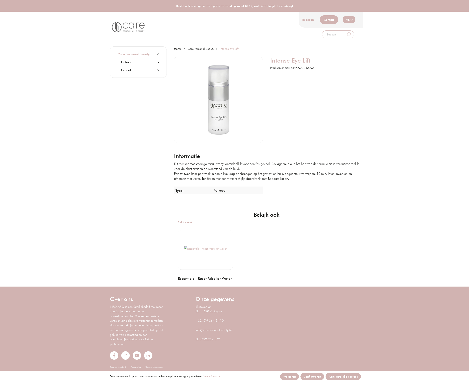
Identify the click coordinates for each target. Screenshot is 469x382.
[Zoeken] (349, 34)
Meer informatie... (212, 376)
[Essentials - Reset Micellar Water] (205, 248)
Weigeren (289, 376)
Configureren (312, 376)
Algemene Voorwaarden (154, 367)
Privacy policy (136, 367)
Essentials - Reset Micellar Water (205, 278)
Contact (329, 19)
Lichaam (127, 62)
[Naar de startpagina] (128, 27)
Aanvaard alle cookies (343, 376)
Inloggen (308, 19)
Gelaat (126, 70)
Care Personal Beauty (133, 54)
